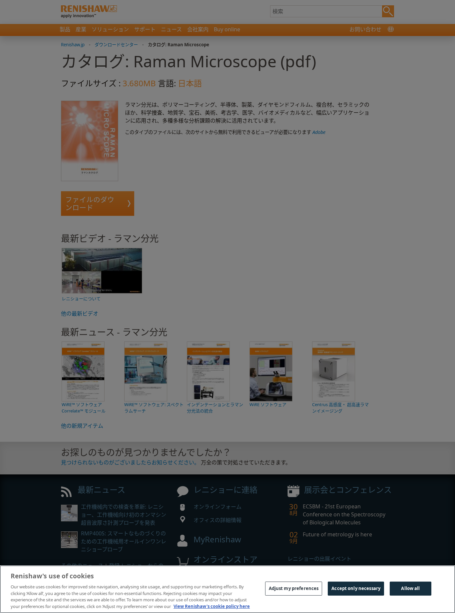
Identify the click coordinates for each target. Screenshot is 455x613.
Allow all (410, 588)
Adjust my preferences (294, 588)
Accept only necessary (355, 588)
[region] (227, 589)
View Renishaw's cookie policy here (212, 606)
